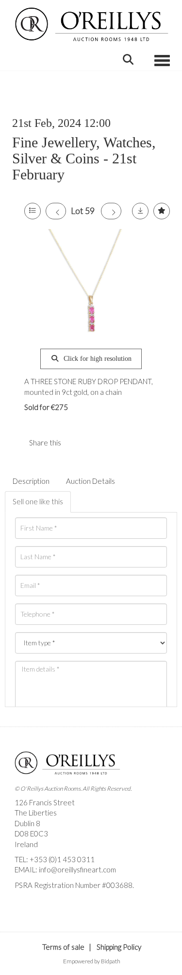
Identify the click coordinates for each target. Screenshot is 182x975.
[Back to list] (32, 211)
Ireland (26, 844)
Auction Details (90, 481)
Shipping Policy (119, 946)
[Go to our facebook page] (24, 901)
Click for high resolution (97, 358)
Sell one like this (38, 501)
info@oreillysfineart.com (77, 869)
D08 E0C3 (31, 833)
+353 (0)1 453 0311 (62, 859)
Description (31, 481)
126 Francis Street (45, 802)
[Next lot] (111, 211)
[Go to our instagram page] (96, 442)
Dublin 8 (27, 823)
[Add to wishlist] (161, 211)
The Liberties (36, 812)
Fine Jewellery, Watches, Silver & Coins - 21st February (84, 158)
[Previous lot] (56, 211)
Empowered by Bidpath (91, 961)
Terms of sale (63, 946)
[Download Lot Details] (140, 211)
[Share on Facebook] (76, 442)
